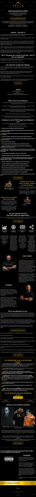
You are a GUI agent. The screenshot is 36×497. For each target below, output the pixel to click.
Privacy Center (18, 493)
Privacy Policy (18, 495)
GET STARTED (18, 178)
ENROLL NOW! (29, 483)
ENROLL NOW (18, 397)
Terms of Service (18, 494)
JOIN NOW (18, 83)
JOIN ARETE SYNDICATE (18, 18)
